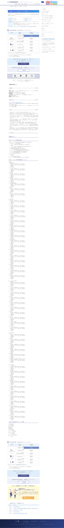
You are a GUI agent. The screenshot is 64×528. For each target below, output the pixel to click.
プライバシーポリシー (14, 524)
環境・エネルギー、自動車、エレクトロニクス (48, 23)
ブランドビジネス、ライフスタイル (46, 21)
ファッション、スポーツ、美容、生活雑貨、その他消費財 (46, 11)
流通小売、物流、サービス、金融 (46, 19)
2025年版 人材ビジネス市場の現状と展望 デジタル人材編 (20, 513)
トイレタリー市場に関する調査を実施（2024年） (15, 102)
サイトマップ (55, 0)
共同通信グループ (47, 524)
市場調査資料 (11, 6)
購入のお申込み (24, 63)
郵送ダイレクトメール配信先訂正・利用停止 (30, 524)
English (48, 0)
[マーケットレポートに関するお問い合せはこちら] (15, 76)
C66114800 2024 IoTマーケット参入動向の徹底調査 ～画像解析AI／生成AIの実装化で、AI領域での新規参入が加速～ (48, 44)
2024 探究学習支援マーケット (17, 506)
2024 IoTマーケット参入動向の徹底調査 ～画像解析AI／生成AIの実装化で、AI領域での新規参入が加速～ (26, 508)
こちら (19, 56)
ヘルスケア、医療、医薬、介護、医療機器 (31, 26)
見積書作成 (24, 70)
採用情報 (52, 524)
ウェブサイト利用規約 (21, 524)
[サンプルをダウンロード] (26, 76)
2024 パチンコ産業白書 (16, 511)
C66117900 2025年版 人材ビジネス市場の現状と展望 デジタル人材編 (48, 52)
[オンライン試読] (31, 76)
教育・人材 (43, 30)
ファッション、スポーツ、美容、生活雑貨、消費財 (20, 26)
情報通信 (43, 28)
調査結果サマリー (24, 99)
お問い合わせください (24, 52)
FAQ (42, 524)
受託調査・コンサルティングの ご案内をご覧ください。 (28, 498)
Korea (51, 0)
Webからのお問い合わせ (43, 521)
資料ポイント (24, 109)
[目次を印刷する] (20, 76)
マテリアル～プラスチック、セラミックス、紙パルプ (45, 26)
